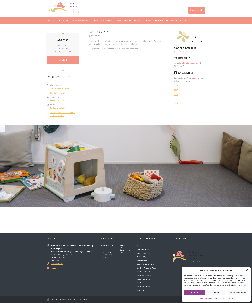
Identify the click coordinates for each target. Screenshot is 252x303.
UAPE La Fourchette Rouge (147, 268)
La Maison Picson (143, 279)
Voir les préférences (237, 292)
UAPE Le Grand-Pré (144, 272)
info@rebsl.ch (57, 268)
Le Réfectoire (142, 290)
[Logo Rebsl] (65, 8)
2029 (176, 99)
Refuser (216, 292)
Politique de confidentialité (224, 298)
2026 (176, 85)
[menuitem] (52, 20)
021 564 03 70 (57, 263)
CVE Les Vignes (142, 257)
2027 (176, 90)
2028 (176, 94)
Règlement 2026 (57, 100)
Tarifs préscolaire (57, 108)
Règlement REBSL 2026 (126, 251)
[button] (246, 270)
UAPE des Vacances (144, 275)
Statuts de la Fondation (107, 251)
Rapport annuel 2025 (126, 246)
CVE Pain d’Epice (143, 249)
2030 (176, 104)
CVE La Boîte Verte (144, 253)
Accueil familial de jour (145, 246)
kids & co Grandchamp (145, 264)
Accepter (194, 292)
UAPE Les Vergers (143, 286)
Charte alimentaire (58, 93)
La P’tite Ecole (142, 261)
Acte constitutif (108, 245)
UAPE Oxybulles (143, 283)
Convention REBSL (107, 256)
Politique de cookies (206, 298)
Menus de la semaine (59, 88)
